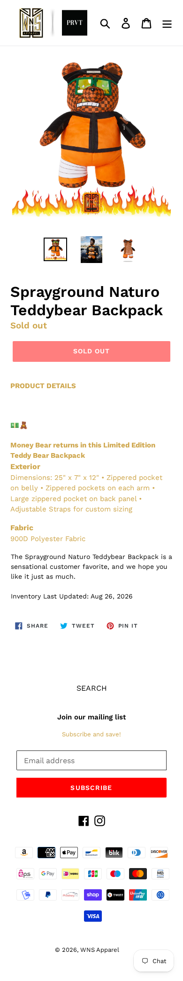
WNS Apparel (99, 949)
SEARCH (91, 688)
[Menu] (167, 22)
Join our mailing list (91, 717)
